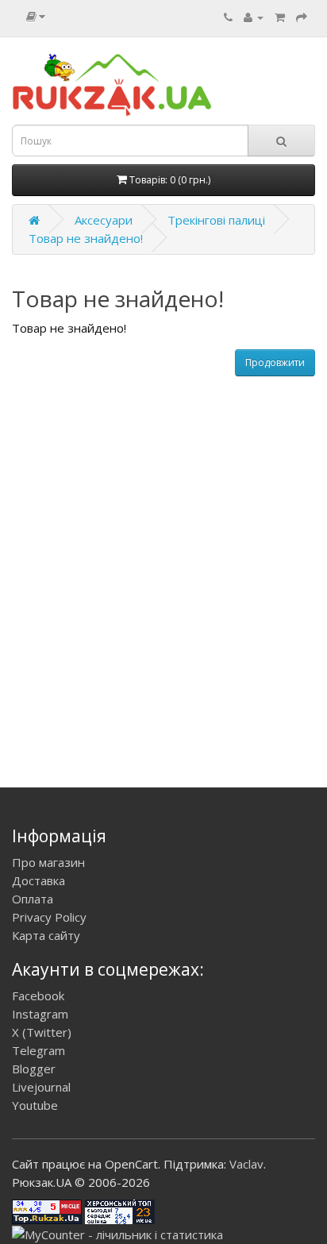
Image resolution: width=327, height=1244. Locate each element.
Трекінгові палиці (216, 220)
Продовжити (275, 362)
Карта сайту (46, 935)
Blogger (34, 1068)
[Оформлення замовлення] (301, 17)
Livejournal (41, 1087)
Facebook (38, 995)
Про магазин (48, 862)
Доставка (38, 880)
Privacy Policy (49, 917)
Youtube (35, 1105)
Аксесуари (104, 220)
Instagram (40, 1014)
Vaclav (246, 1164)
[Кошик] (280, 17)
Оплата (32, 899)
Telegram (38, 1050)
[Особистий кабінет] (254, 17)
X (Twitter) (41, 1032)
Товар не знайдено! (86, 238)
